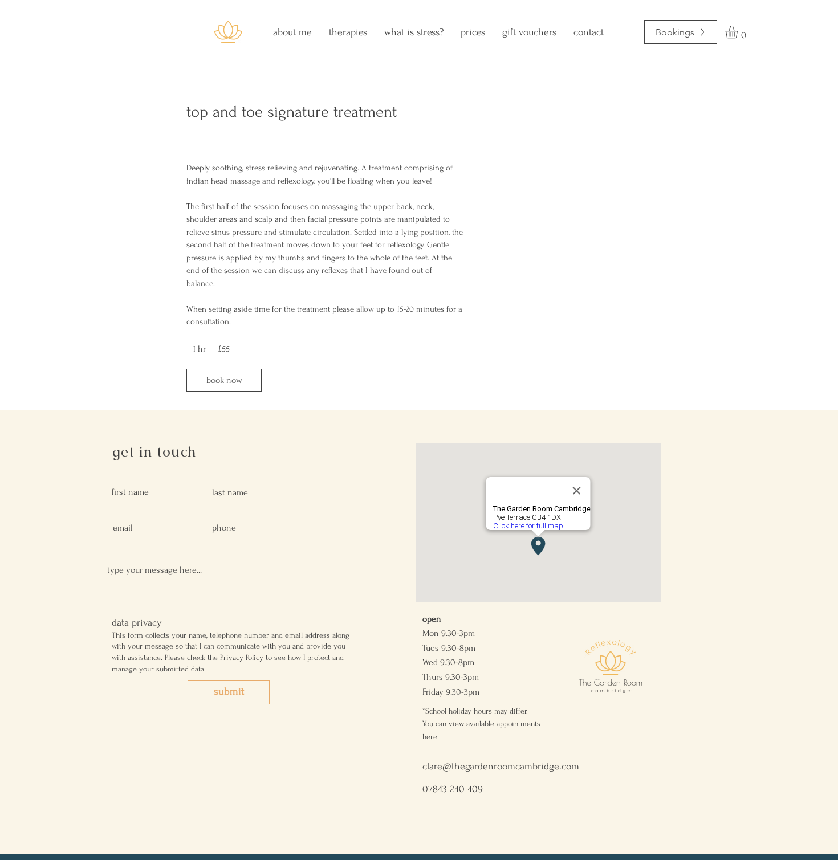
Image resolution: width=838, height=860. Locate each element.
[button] (739, 32)
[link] (224, 380)
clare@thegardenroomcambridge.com (500, 766)
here (429, 736)
